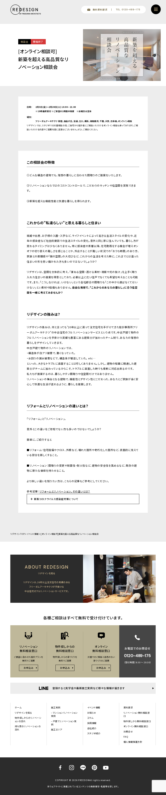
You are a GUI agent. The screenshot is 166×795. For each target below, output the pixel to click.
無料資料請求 (100, 9)
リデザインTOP (17, 533)
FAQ (125, 736)
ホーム (18, 707)
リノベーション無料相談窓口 (136, 714)
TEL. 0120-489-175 (128, 9)
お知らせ (91, 712)
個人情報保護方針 (132, 741)
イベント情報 (33, 533)
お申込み (28, 667)
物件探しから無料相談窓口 (137, 721)
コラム (90, 717)
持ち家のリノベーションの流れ (28, 728)
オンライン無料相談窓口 (135, 726)
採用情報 (92, 723)
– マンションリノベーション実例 (64, 714)
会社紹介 (92, 728)
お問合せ (128, 731)
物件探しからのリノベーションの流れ (28, 719)
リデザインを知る (23, 712)
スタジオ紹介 (94, 733)
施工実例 (55, 707)
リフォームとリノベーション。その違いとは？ (64, 491)
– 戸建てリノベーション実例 (64, 723)
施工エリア (56, 729)
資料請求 (128, 707)
